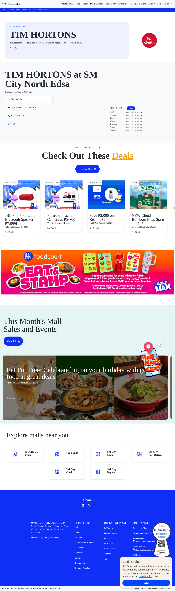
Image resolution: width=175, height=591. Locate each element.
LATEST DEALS (21, 10)
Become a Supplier (82, 568)
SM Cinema (79, 547)
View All (12, 341)
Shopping (107, 538)
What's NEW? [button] (67, 4)
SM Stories (108, 528)
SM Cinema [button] (111, 4)
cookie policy (146, 576)
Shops (76, 532)
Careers (77, 558)
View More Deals (86, 169)
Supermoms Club (140, 528)
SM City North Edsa (16, 26)
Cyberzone (78, 553)
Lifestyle (107, 554)
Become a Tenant (81, 563)
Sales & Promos (110, 533)
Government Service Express (144, 533)
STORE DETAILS (8, 10)
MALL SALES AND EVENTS (39, 10)
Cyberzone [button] (122, 4)
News (106, 559)
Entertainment (109, 549)
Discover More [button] (155, 4)
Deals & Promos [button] (97, 4)
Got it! (146, 583)
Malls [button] (78, 4)
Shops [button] (85, 4)
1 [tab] (86, 239)
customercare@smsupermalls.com (45, 537)
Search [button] (167, 4)
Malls (76, 527)
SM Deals (78, 537)
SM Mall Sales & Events (84, 542)
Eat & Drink (109, 543)
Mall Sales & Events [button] (138, 4)
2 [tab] (89, 239)
